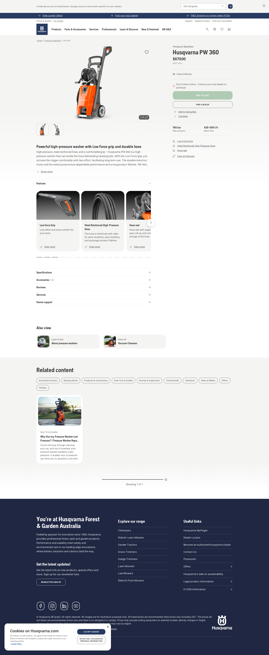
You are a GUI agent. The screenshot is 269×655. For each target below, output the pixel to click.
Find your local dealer (222, 21)
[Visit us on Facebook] (40, 606)
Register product (202, 21)
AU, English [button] (58, 21)
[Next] (151, 222)
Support (189, 21)
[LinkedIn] (64, 606)
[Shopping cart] (229, 29)
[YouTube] (76, 606)
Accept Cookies (91, 632)
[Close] (108, 627)
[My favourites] (222, 29)
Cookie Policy (16, 644)
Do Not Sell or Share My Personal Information (91, 640)
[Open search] (207, 29)
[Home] (42, 29)
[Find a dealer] (214, 29)
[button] (56, 29)
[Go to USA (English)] (230, 6)
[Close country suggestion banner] (264, 6)
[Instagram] (52, 606)
